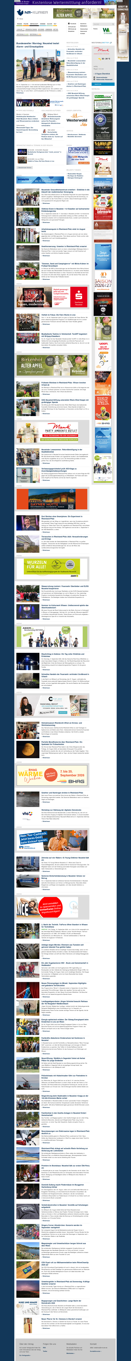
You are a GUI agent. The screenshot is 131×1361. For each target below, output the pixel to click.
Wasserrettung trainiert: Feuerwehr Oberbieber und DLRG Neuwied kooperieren (77, 74)
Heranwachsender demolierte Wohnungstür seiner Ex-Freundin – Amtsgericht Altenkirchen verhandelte (51, 120)
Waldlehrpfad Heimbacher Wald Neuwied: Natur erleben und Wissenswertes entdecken (27, 118)
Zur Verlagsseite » (25, 1355)
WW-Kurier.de (72, 29)
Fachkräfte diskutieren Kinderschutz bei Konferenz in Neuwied (63, 1039)
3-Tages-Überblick (102, 73)
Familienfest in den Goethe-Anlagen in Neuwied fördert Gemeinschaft (63, 1114)
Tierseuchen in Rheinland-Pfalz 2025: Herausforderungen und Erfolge (64, 537)
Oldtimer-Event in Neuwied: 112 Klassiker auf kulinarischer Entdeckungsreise (65, 210)
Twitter (45, 1351)
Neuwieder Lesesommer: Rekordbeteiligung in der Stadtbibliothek (76, 63)
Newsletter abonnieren (75, 136)
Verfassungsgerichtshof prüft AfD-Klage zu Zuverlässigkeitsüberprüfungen (59, 469)
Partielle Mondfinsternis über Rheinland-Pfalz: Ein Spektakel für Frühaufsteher (61, 743)
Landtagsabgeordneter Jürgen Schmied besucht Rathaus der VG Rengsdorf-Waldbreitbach (64, 1002)
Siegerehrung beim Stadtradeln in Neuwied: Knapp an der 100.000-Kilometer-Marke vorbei (64, 1097)
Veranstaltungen (31, 29)
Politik (26, 24)
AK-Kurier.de (72, 27)
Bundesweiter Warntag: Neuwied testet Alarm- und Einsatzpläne (37, 45)
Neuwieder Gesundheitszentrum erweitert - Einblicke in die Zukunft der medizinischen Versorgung (65, 190)
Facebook (73, 24)
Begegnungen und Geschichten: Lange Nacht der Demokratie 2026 (61, 1301)
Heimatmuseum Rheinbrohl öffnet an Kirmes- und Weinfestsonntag (61, 724)
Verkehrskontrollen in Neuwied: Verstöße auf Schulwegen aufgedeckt (64, 1206)
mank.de (98, 84)
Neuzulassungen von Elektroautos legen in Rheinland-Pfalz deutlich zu (65, 1132)
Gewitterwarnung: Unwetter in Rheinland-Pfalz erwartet (64, 246)
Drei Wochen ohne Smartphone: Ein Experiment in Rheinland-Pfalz (61, 517)
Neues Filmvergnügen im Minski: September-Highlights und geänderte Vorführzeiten (63, 984)
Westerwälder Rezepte (75, 174)
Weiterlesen (20, 93)
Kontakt (82, 33)
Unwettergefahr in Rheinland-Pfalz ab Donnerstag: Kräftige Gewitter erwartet (65, 1282)
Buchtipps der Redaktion (75, 176)
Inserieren (83, 24)
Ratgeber (41, 29)
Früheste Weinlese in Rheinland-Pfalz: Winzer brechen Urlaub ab (63, 383)
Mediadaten (83, 26)
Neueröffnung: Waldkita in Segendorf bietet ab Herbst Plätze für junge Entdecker (63, 1059)
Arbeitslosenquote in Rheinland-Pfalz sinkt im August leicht (63, 230)
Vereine (43, 24)
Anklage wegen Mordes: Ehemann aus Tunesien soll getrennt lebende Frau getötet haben (62, 946)
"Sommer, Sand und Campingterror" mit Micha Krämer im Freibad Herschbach (65, 264)
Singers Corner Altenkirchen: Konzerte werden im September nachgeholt (61, 1226)
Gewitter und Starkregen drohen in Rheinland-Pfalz (62, 792)
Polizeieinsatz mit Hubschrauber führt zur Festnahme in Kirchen (64, 1076)
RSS (44, 1348)
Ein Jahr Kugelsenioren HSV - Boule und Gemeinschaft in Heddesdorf (64, 964)
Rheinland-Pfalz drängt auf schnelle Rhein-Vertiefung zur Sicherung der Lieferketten (64, 1149)
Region (19, 24)
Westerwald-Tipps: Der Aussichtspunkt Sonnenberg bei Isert (27, 129)
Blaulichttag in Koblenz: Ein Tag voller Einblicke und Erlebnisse (62, 655)
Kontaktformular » (95, 1351)
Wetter (55, 29)
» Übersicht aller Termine (24, 167)
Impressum (83, 31)
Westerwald (23, 34)
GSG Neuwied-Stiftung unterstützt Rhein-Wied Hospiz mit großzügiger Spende (78, 95)
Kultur (49, 24)
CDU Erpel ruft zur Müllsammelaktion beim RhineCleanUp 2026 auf (65, 1263)
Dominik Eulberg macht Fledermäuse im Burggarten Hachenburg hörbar (62, 1185)
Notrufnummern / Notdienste (77, 134)
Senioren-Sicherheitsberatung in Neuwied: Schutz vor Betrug (63, 877)
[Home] (18, 18)
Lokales (20, 29)
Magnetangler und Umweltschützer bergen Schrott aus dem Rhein (63, 1244)
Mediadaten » (71, 1353)
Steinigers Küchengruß (75, 178)
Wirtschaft (34, 24)
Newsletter (71, 31)
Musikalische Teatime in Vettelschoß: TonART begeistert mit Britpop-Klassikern (64, 335)
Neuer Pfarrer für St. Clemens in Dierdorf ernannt (61, 1319)
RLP (55, 24)
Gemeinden (48, 29)
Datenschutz (84, 29)
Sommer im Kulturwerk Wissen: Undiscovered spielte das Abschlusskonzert (64, 606)
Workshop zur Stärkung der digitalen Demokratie (61, 810)
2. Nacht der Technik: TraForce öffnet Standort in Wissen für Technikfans (64, 925)
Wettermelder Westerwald (104, 79)
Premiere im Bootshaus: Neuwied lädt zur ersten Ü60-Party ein (65, 1166)
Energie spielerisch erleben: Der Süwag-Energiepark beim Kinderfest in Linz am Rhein (65, 1020)
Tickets (95, 29)
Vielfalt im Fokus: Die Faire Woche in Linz (41, 161)
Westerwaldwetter (101, 77)
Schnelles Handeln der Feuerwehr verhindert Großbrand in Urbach (76, 51)
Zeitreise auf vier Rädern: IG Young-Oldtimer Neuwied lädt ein (65, 858)
